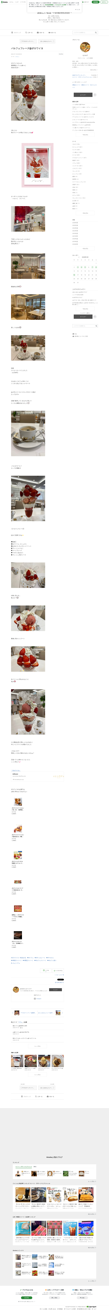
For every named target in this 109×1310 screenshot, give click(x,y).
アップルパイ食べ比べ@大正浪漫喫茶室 (83, 130)
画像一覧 (41, 32)
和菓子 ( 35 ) (75, 160)
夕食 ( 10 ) (75, 187)
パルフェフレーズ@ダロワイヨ (27, 48)
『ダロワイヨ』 (16, 770)
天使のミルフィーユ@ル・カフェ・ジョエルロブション (84, 108)
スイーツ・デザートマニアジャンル (81, 77)
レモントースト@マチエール (80, 119)
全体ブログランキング (78, 75)
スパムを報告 (44, 1309)
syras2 (85, 55)
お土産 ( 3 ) (75, 200)
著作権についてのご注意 (81, 336)
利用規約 (61, 1309)
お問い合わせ (53, 1309)
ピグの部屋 (90, 58)
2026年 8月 (85, 257)
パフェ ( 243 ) (76, 163)
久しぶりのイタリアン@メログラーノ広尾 (83, 114)
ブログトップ (17, 32)
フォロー (55, 989)
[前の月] (78, 257)
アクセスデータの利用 (70, 1309)
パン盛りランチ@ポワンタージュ (81, 127)
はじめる (26, 1297)
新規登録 (95, 2)
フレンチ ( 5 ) (76, 171)
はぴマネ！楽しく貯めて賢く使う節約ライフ (84, 300)
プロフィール (81, 58)
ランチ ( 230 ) (76, 149)
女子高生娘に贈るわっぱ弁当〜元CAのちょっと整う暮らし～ (85, 303)
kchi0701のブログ (77, 297)
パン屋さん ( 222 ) (77, 152)
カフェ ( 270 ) (76, 195)
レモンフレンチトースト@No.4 (80, 111)
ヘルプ (94, 1309)
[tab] (23, 1166)
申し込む (82, 1297)
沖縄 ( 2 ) (74, 190)
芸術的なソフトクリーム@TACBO (81, 125)
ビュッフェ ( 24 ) (77, 174)
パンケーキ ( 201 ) (77, 165)
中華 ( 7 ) (74, 192)
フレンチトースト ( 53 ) (78, 198)
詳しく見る (54, 1297)
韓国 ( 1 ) (74, 208)
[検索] (95, 33)
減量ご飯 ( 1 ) (76, 203)
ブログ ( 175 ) (76, 144)
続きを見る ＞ (94, 69)
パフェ (16, 56)
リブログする (59, 970)
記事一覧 (30, 32)
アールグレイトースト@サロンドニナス (83, 117)
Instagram (39, 998)
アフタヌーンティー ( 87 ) (79, 157)
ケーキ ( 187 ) (76, 155)
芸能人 (35, 1166)
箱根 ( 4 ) (74, 176)
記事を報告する (60, 982)
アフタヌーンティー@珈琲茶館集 (29, 41)
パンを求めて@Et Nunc (78, 104)
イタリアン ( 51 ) (77, 168)
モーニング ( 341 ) (77, 147)
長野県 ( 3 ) (75, 179)
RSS (76, 334)
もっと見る (37, 1046)
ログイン (104, 2)
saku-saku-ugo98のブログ (79, 292)
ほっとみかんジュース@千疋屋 (48, 41)
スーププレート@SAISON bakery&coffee (83, 122)
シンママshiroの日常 (77, 294)
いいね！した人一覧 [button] (59, 974)
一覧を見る (85, 134)
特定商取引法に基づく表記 (84, 1309)
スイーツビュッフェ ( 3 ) (79, 182)
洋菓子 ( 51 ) (75, 184)
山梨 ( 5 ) (74, 206)
